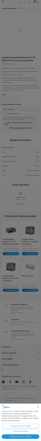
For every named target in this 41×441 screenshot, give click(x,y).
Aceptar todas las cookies (20, 437)
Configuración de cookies (20, 426)
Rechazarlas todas (20, 431)
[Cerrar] (38, 407)
